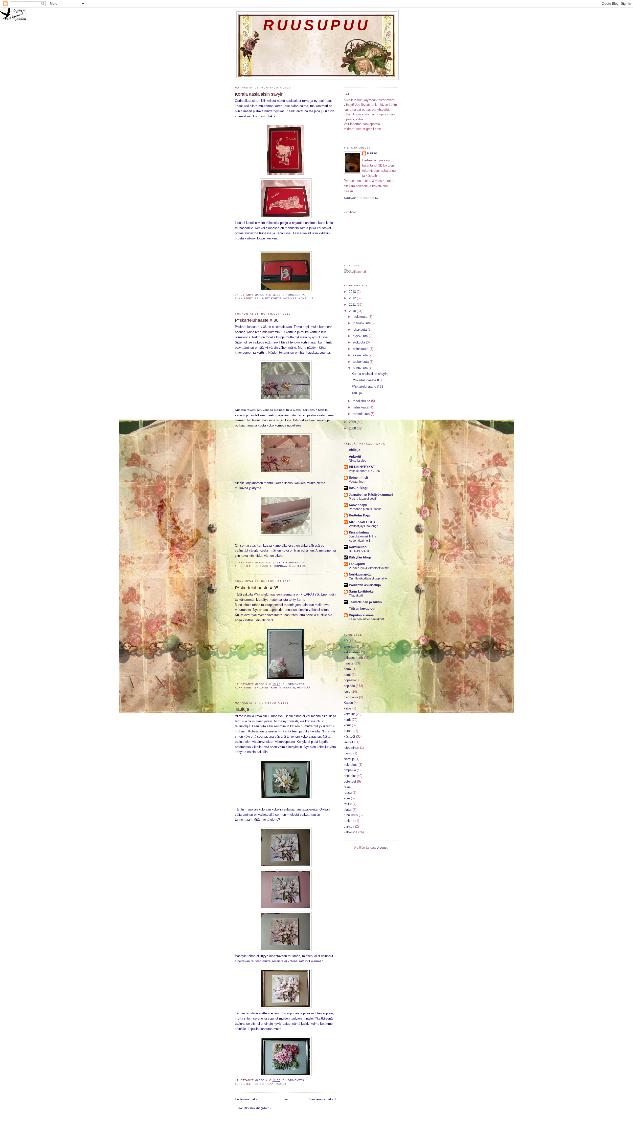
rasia (347, 787)
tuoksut (349, 821)
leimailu (349, 742)
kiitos (347, 708)
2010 (353, 311)
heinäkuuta (361, 349)
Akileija (354, 450)
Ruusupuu (316, 25)
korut (347, 725)
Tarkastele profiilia (361, 198)
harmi (348, 669)
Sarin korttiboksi (361, 591)
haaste (266, 566)
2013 (353, 292)
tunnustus (351, 815)
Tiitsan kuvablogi (362, 608)
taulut (280, 1084)
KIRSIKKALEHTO (362, 522)
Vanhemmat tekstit (322, 1099)
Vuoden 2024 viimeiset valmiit (369, 568)
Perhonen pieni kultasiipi (365, 509)
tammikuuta (362, 414)
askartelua (351, 652)
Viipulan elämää (361, 615)
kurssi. (348, 731)
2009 (353, 422)
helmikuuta (361, 407)
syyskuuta (361, 336)
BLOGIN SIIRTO (359, 551)
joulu (347, 691)
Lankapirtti (357, 564)
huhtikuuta (361, 368)
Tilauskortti (356, 595)
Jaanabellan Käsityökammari (371, 494)
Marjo (372, 153)
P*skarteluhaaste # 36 (256, 320)
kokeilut (306, 298)
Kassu (348, 703)
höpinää (289, 298)
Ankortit (355, 456)
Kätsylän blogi (360, 557)
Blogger (382, 847)
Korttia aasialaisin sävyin (259, 94)
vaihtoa (349, 826)
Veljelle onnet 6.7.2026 (364, 471)
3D (256, 566)
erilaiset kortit (268, 298)
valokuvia (350, 832)
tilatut (348, 810)
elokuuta (359, 342)
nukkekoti (351, 765)
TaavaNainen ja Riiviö (365, 602)
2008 (353, 428)
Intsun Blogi (358, 488)
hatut (347, 675)
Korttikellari (358, 547)
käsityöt (349, 736)
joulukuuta (360, 317)
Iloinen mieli (358, 477)
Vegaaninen (357, 481)
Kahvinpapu (358, 505)
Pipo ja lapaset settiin (363, 498)
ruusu (348, 792)
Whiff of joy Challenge (363, 526)
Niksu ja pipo (357, 460)
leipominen (351, 747)
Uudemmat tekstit (247, 1099)
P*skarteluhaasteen (268, 594)
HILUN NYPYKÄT (362, 467)
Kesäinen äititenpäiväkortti (366, 619)
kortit (347, 720)
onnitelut (297, 566)
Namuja (349, 759)
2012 (353, 298)
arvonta (349, 646)
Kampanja (351, 697)
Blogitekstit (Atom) (257, 1108)
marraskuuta (362, 323)
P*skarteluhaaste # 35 (256, 587)
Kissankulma (359, 532)
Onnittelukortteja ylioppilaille (368, 578)
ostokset (350, 781)
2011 (353, 304)
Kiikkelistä (268, 101)
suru (347, 798)
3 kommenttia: (295, 295)
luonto (348, 753)
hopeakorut (352, 680)
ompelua (350, 770)
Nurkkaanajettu (360, 574)
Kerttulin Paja (359, 515)
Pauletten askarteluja (365, 585)
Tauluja (242, 709)
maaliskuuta (362, 401)
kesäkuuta (361, 355)
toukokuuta (361, 361)
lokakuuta (360, 329)
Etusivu (284, 1099)
